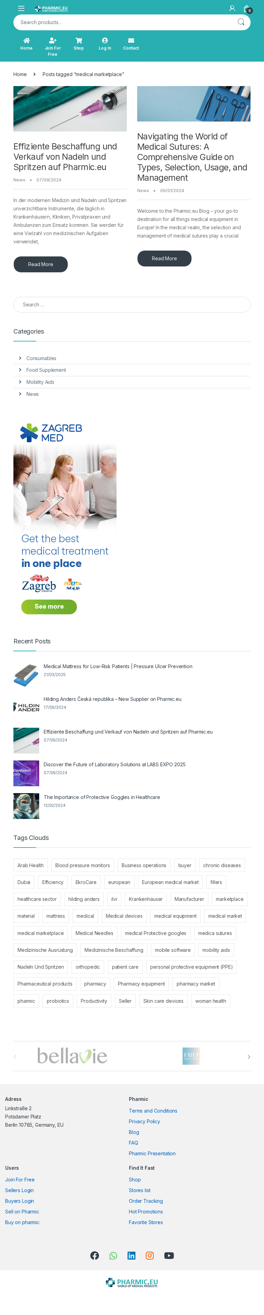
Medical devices (124, 916)
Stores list (139, 1190)
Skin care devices (163, 1001)
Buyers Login (19, 1201)
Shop (79, 48)
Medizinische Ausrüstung (45, 950)
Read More (40, 264)
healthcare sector (37, 899)
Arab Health (30, 865)
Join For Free (53, 51)
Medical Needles (94, 933)
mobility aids (216, 950)
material (26, 916)
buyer (184, 865)
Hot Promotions (146, 1211)
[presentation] (249, 1056)
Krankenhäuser (146, 899)
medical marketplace (41, 933)
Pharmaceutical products (45, 984)
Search (241, 22)
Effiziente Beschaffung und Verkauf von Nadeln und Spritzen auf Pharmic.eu (65, 156)
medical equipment (175, 916)
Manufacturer (189, 899)
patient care (125, 967)
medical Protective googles (155, 933)
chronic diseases (222, 865)
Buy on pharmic (22, 1222)
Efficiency (53, 882)
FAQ (133, 1143)
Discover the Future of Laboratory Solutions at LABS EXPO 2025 (114, 764)
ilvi (114, 899)
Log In (105, 48)
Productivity (94, 1001)
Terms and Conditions (153, 1111)
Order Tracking (146, 1201)
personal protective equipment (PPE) (191, 967)
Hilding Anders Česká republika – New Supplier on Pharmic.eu (113, 699)
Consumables (41, 358)
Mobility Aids (40, 382)
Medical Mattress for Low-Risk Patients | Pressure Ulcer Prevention (118, 666)
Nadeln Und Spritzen (41, 967)
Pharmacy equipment (141, 984)
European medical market (170, 882)
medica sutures (215, 933)
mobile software (173, 950)
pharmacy (95, 984)
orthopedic (88, 967)
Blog (134, 1132)
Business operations (144, 865)
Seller (125, 1001)
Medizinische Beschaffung (114, 950)
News (19, 179)
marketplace (229, 899)
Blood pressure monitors (82, 865)
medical (85, 916)
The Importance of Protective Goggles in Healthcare (102, 797)
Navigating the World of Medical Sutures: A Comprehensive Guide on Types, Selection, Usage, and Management (192, 157)
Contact (131, 48)
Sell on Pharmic (22, 1211)
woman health (210, 1001)
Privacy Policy (144, 1121)
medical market (225, 916)
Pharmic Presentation (152, 1153)
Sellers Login (19, 1190)
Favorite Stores (146, 1222)
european (119, 882)
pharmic (26, 1001)
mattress (55, 916)
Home (26, 48)
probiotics (58, 1001)
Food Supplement (46, 370)
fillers (216, 882)
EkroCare (86, 882)
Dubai (24, 882)
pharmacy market (196, 984)
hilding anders (84, 899)
